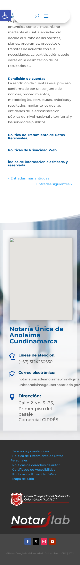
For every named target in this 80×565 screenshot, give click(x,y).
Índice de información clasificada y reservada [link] (38, 163)
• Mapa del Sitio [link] (22, 479)
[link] (5, 15)
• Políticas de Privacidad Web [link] (33, 474)
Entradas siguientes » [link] (54, 184)
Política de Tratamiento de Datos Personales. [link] (36, 136)
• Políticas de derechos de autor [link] (35, 465)
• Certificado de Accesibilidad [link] (33, 469)
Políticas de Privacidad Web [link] (32, 150)
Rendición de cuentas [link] (26, 79)
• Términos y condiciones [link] (29, 451)
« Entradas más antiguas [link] (28, 178)
